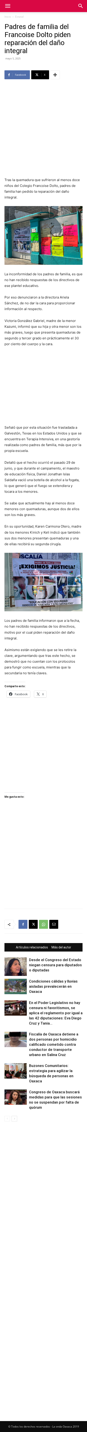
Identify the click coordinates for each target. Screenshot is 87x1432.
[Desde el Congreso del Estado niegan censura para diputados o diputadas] (15, 966)
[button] (7, 6)
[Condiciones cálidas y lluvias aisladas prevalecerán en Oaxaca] (15, 986)
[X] (33, 924)
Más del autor (61, 947)
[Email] (53, 924)
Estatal (19, 17)
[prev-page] (7, 1118)
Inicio (7, 17)
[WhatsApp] (43, 924)
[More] (55, 74)
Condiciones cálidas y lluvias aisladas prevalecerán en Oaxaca (53, 986)
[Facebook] (23, 924)
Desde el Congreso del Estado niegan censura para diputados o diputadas (55, 965)
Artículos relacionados (32, 947)
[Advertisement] (43, 128)
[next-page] (14, 1118)
